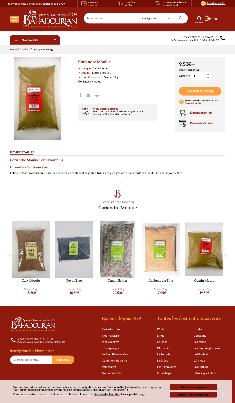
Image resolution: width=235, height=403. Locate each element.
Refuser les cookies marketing (193, 394)
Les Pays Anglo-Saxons (208, 348)
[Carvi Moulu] (31, 249)
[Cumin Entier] (117, 249)
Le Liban (162, 341)
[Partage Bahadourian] (88, 95)
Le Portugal (164, 373)
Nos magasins (111, 335)
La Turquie (163, 354)
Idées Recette (110, 341)
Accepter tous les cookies (193, 387)
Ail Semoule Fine (161, 281)
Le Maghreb (201, 354)
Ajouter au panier (200, 91)
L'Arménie (163, 348)
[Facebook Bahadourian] (80, 95)
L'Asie (160, 329)
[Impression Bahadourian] (97, 95)
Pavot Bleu (74, 281)
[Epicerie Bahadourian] (50, 19)
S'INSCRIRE (63, 359)
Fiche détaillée (22, 152)
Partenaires (109, 366)
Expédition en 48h (201, 112)
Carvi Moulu (31, 281)
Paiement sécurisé (201, 123)
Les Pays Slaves (166, 366)
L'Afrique (199, 360)
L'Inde (160, 335)
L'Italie (198, 329)
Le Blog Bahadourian (115, 354)
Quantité (184, 75)
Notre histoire (111, 329)
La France (200, 341)
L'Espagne (200, 335)
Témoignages (110, 348)
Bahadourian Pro (216, 3)
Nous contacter (112, 373)
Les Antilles (201, 366)
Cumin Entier (118, 281)
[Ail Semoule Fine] (161, 249)
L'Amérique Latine (205, 373)
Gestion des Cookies (107, 394)
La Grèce (162, 360)
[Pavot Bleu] (74, 249)
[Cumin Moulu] (204, 249)
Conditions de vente (114, 360)
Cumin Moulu (204, 281)
